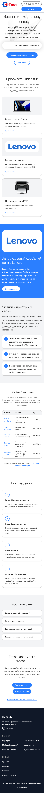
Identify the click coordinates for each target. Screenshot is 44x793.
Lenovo (17, 465)
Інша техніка (29, 745)
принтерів (26, 465)
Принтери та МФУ (31, 740)
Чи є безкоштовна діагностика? (18, 629)
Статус (31, 9)
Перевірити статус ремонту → (22, 699)
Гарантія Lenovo (9, 749)
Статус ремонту (9, 775)
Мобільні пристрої (10, 745)
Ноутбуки (6, 740)
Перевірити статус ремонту (22, 55)
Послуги (5, 766)
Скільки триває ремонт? (15, 621)
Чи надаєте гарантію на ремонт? (19, 637)
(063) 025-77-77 (22, 691)
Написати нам (22, 787)
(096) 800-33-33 (22, 685)
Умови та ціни (11, 289)
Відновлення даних (32, 749)
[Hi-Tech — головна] (9, 4)
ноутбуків (35, 463)
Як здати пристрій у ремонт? (17, 613)
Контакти (22, 62)
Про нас (5, 762)
